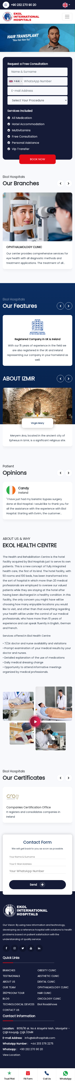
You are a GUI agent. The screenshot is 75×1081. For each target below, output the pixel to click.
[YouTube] (31, 948)
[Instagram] (14, 948)
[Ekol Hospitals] (37, 718)
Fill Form (28, 1078)
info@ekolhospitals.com (40, 1038)
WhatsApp (65, 1078)
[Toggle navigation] (67, 16)
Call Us (47, 1078)
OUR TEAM (9, 987)
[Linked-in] (39, 948)
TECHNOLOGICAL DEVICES (18, 1004)
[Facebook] (6, 948)
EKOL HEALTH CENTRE (30, 545)
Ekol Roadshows (47, 1004)
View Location (11, 1055)
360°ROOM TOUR (13, 993)
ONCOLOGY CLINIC (49, 998)
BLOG (6, 998)
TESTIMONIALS (11, 976)
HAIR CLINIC (44, 993)
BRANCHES (9, 970)
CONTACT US (11, 1010)
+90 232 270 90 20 (23, 5)
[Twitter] (22, 948)
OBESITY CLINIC (47, 970)
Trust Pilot (9, 1078)
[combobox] (15, 81)
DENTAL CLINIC (46, 981)
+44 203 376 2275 (42, 1043)
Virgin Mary (37, 423)
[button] (60, 183)
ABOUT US (9, 981)
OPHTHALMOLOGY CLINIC (53, 987)
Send (34, 884)
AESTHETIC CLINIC (48, 976)
